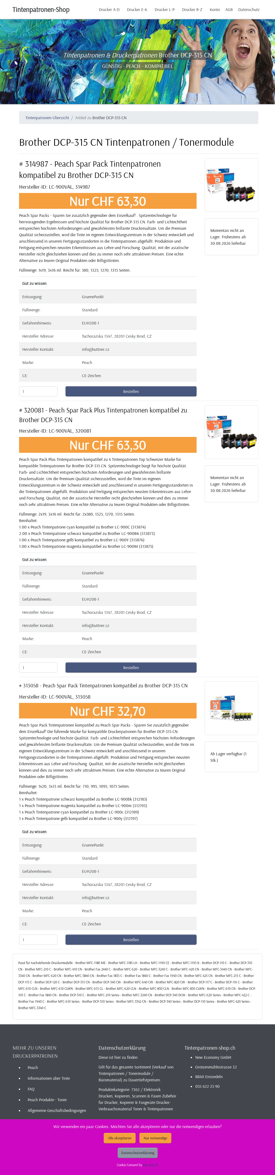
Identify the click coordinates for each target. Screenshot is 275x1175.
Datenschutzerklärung (137, 1152)
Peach (33, 1067)
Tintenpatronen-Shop (41, 9)
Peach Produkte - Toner (47, 1099)
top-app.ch (150, 1165)
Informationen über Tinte (49, 1078)
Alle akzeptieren (119, 1138)
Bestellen (131, 391)
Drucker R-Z (192, 9)
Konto (215, 9)
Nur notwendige (155, 1138)
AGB (229, 9)
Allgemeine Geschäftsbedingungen (57, 1110)
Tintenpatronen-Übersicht (47, 117)
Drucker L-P (165, 9)
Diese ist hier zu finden (118, 1057)
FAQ (31, 1089)
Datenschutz (249, 9)
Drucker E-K (137, 9)
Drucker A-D (109, 9)
